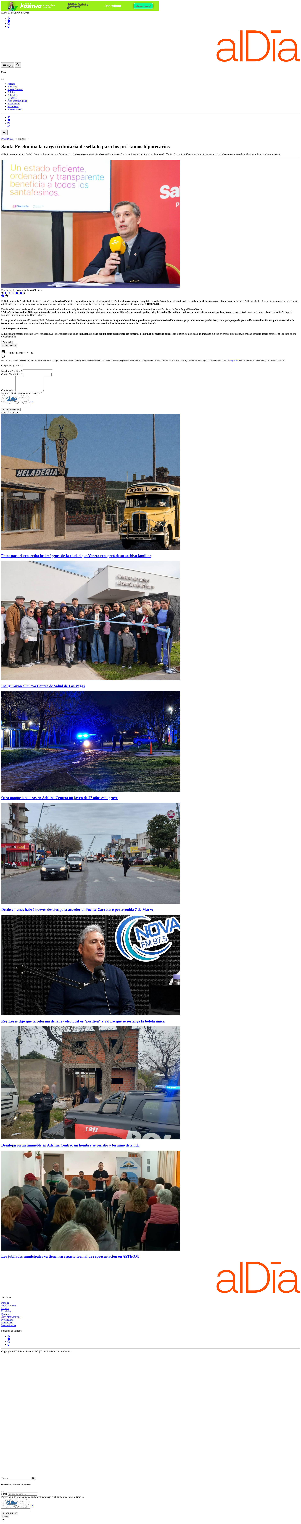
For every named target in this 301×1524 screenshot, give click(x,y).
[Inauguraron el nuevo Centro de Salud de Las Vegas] (90, 679)
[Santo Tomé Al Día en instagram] (9, 23)
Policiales (12, 95)
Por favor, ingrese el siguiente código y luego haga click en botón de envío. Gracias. (42, 1497)
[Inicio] (150, 60)
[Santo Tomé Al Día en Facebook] (9, 20)
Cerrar (5, 1517)
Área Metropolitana (17, 100)
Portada (11, 83)
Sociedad (12, 86)
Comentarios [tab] (9, 345)
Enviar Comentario (11, 409)
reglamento (235, 360)
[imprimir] (6, 295)
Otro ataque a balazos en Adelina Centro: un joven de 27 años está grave (59, 798)
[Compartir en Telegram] (17, 293)
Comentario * (8, 390)
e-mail (4, 1493)
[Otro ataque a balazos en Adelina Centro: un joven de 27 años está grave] (90, 791)
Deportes (12, 98)
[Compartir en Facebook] (6, 293)
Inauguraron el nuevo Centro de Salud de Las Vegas (43, 686)
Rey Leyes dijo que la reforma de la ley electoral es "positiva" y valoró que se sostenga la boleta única (83, 1021)
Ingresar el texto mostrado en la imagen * (21, 393)
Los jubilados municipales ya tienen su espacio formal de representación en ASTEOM (70, 1256)
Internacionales (15, 109)
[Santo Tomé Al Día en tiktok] (9, 26)
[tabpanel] (150, 348)
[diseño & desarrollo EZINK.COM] (150, 1475)
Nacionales (13, 106)
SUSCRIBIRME (10, 1513)
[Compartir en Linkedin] (21, 293)
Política (11, 92)
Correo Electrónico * (12, 374)
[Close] (2, 79)
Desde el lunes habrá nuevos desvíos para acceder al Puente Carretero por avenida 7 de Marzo (77, 909)
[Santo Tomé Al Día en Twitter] (9, 18)
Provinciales (14, 103)
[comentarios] (3, 295)
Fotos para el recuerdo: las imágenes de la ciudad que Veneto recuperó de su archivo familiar (76, 556)
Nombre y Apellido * (12, 371)
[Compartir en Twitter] (10, 293)
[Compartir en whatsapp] (13, 293)
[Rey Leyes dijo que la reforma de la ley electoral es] (90, 1014)
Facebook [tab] (7, 342)
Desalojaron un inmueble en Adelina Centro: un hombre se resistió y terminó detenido (70, 1145)
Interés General (15, 89)
